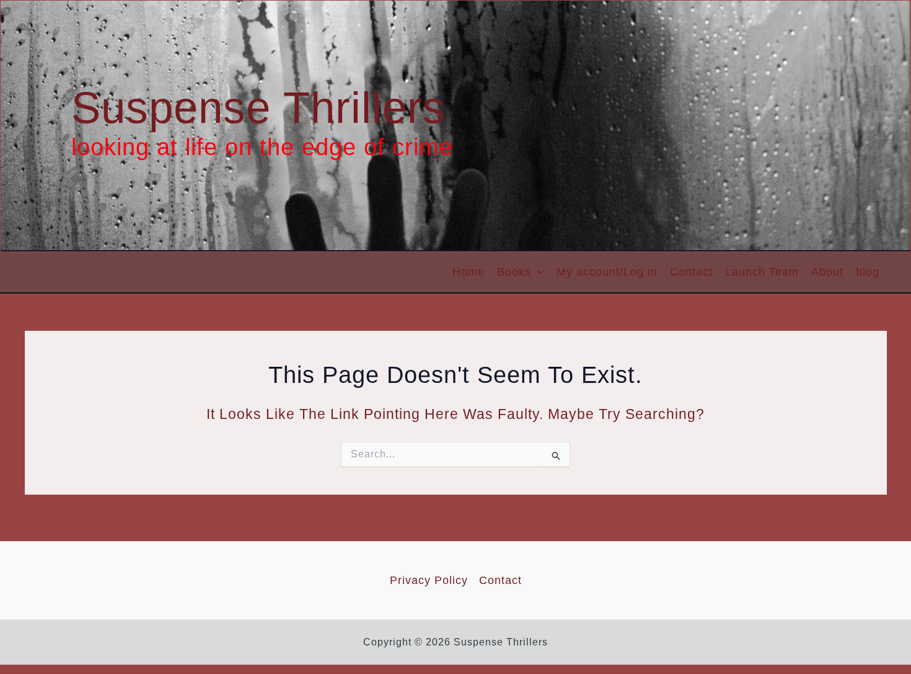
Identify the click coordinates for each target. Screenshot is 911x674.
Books (514, 272)
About (827, 272)
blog (867, 272)
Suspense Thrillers (258, 107)
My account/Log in (607, 272)
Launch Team (762, 272)
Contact (691, 272)
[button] (537, 272)
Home (468, 272)
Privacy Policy (429, 580)
